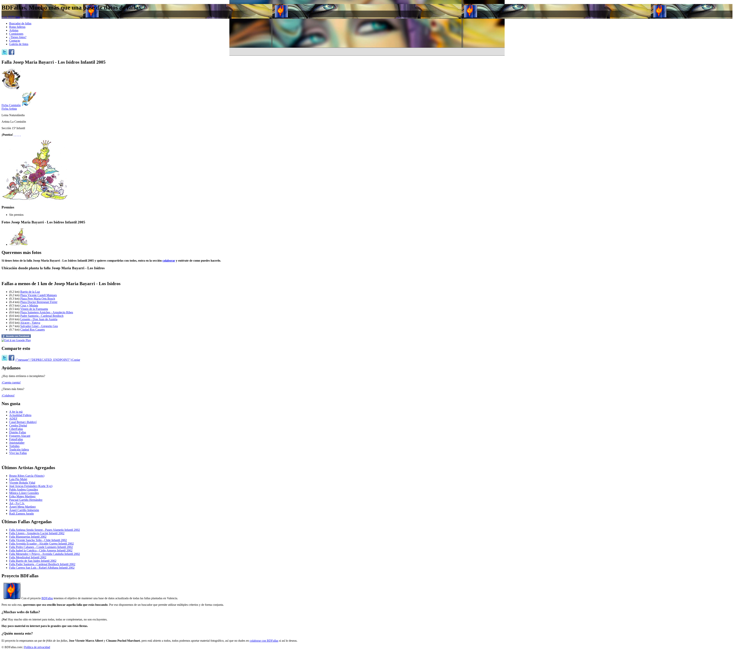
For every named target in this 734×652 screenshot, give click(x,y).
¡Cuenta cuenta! (11, 382)
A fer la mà (16, 411)
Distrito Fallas (17, 432)
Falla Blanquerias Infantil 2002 (27, 536)
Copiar (76, 359)
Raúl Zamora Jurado (21, 513)
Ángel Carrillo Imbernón (24, 510)
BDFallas (47, 598)
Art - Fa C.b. (17, 503)
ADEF (13, 418)
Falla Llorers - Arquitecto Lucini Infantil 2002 (36, 533)
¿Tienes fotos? (17, 37)
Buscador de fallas (20, 23)
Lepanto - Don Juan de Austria (38, 319)
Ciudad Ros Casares (32, 329)
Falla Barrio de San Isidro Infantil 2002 (32, 560)
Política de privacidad (37, 647)
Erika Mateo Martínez (22, 496)
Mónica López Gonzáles (24, 493)
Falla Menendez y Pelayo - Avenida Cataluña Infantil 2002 (44, 553)
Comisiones (16, 33)
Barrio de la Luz (30, 291)
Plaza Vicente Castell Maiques (38, 295)
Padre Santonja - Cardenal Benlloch (41, 315)
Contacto (14, 40)
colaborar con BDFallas (264, 640)
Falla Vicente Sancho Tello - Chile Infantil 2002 (38, 540)
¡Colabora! (8, 395)
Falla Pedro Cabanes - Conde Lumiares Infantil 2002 (41, 547)
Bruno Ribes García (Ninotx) (26, 475)
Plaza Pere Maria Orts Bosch (37, 298)
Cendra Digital (18, 425)
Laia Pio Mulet (18, 479)
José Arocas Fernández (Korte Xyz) (30, 486)
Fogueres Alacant (19, 435)
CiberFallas (16, 429)
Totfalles (14, 446)
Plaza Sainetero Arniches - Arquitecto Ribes (46, 312)
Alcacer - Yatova (30, 322)
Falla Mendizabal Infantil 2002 (27, 557)
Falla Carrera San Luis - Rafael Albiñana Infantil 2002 (42, 567)
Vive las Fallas (18, 453)
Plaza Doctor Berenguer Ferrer (38, 302)
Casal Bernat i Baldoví (23, 422)
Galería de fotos (18, 44)
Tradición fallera (19, 449)
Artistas (13, 30)
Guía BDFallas (11, 17)
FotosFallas (16, 439)
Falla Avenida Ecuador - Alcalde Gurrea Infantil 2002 (41, 543)
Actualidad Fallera (20, 415)
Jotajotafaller (16, 442)
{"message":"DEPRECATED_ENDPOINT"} (43, 359)
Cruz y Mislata (29, 305)
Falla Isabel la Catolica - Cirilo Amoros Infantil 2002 (40, 550)
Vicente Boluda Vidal (22, 482)
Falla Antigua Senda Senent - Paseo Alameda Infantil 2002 (44, 529)
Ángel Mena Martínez (22, 506)
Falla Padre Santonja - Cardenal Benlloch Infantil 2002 (42, 564)
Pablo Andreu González (23, 489)
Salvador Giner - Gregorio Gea (39, 326)
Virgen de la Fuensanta (34, 309)
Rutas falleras (17, 26)
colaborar (168, 260)
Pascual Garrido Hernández (25, 499)
